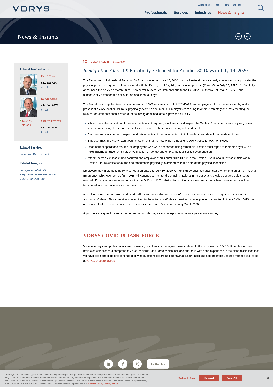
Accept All (232, 378)
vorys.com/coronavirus (100, 260)
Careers (222, 5)
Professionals (155, 13)
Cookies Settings (186, 378)
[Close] (267, 378)
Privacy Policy (111, 384)
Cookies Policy (95, 384)
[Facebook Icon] (122, 364)
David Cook (48, 76)
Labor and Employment (34, 154)
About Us (205, 5)
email (44, 87)
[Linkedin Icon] (108, 364)
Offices (238, 5)
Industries (203, 13)
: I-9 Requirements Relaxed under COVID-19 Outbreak (38, 174)
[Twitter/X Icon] (137, 364)
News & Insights (231, 13)
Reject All (209, 378)
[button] (247, 36)
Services (181, 13)
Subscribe (158, 364)
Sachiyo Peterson (51, 120)
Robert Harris (49, 98)
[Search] (261, 8)
